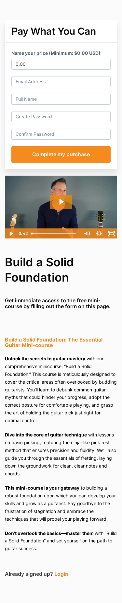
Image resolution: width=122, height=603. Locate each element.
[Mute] (86, 233)
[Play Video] (11, 233)
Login (61, 574)
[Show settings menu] (99, 233)
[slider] (54, 233)
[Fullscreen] (111, 233)
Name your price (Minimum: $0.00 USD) (56, 53)
